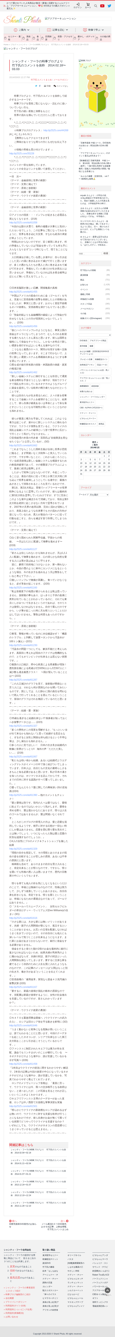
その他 (83, 313)
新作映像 (83, 346)
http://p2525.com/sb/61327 (23, 726)
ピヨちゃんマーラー (88, 418)
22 (104, 467)
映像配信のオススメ (88, 424)
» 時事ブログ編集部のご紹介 (17, 1294)
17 (81, 467)
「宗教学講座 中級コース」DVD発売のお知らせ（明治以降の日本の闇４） (95, 145)
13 (95, 463)
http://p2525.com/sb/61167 (23, 987)
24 (81, 470)
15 (104, 463)
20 (95, 467)
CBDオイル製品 (99, 1294)
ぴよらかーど (73, 1294)
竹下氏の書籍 (48, 1267)
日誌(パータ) (102, 365)
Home (6, 45)
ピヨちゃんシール (75, 1298)
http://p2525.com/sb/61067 (23, 756)
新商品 (101, 424)
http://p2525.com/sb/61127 (23, 549)
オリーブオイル (74, 1255)
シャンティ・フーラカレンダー (92, 397)
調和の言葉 (47, 1282)
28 (100, 470)
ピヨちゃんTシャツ (76, 1306)
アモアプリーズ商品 (98, 341)
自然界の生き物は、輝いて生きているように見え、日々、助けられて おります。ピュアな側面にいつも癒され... (94, 226)
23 (109, 467)
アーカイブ (83, 494)
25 (86, 470)
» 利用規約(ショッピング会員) (18, 1309)
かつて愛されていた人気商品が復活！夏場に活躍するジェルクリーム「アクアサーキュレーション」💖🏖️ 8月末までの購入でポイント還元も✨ (38, 6)
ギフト (95, 1298)
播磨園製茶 (84, 386)
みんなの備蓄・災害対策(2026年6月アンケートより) (94, 352)
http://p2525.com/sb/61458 (23, 1064)
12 (90, 463)
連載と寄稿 (85, 294)
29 (104, 470)
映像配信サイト (101, 359)
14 (100, 463)
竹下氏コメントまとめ (41, 80)
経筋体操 (95, 386)
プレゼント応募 (86, 359)
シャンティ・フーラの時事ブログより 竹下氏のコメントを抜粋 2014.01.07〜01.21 (38, 1172)
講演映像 (84, 275)
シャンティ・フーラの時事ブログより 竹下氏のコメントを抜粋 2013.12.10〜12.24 (38, 1194)
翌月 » (95, 442)
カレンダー (47, 1286)
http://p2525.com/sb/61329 (23, 849)
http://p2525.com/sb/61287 (23, 679)
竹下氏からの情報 (88, 270)
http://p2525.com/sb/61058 (23, 222)
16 (109, 463)
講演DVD (46, 1263)
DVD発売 (83, 341)
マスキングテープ (75, 1302)
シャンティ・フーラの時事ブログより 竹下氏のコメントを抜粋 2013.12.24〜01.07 (38, 1183)
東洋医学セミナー (87, 402)
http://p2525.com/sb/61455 (23, 291)
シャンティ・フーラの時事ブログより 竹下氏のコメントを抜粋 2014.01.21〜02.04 (38, 1162)
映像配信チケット (50, 1259)
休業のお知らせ (86, 391)
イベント (84, 289)
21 (100, 467)
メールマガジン (61, 80)
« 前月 (95, 445)
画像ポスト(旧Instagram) (91, 318)
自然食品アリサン (87, 365)
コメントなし (62, 86)
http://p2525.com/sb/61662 (23, 445)
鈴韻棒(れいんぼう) (100, 1271)
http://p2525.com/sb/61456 (23, 326)
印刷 (49, 86)
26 (90, 470)
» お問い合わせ (11, 1317)
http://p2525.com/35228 (21, 153)
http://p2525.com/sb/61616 (23, 918)
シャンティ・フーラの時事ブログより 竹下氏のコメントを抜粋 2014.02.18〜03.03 (53, 45)
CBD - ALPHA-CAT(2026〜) (91, 408)
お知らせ (84, 285)
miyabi (83, 195)
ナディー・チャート (88, 413)
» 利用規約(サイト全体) (15, 1305)
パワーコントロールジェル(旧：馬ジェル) (94, 371)
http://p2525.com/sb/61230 (23, 645)
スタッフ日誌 (86, 304)
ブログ (13, 45)
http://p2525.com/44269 (55, 130)
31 (81, 474)
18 (86, 467)
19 (90, 467)
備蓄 (91, 346)
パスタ (70, 1259)
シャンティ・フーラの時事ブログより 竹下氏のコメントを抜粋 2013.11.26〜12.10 (38, 1204)
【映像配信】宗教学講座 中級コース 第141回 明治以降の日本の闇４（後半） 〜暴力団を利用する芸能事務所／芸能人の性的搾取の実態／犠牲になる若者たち (95, 165)
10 (81, 463)
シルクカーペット (75, 1290)
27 (95, 470)
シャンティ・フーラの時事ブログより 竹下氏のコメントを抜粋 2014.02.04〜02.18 (38, 1151)
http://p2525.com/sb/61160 (23, 587)
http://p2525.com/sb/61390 (23, 795)
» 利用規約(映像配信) (14, 1313)
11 (86, 463)
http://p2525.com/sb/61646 (23, 1025)
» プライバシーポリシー (15, 1302)
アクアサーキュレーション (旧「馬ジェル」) (95, 379)
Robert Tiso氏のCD (100, 1275)
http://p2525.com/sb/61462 (23, 372)
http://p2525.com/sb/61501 (23, 1106)
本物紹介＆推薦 (87, 299)
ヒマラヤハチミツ (50, 1298)
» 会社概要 (9, 1298)
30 (109, 470)
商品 (82, 280)
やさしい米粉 (73, 1271)
